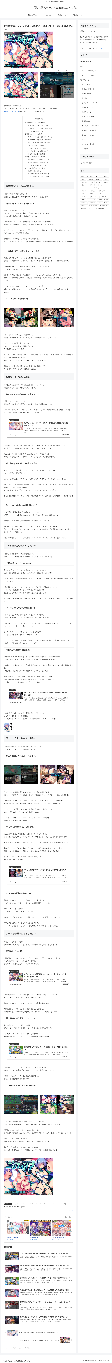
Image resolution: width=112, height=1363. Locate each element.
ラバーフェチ (47, 1204)
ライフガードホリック (12, 1237)
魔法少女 (25, 1206)
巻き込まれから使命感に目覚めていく (40, 137)
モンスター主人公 (88, 144)
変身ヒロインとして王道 (34, 134)
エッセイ (83, 66)
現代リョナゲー (87, 112)
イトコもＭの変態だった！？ (37, 131)
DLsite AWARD (85, 61)
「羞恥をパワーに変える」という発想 (40, 128)
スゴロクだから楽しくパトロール (38, 176)
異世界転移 (86, 121)
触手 (19, 1206)
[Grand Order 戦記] (40, 1228)
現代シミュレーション (90, 103)
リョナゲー (86, 149)
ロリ (59, 1204)
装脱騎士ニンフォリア (11, 111)
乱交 (64, 1204)
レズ (54, 1204)
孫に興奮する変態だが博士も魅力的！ (40, 140)
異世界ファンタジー (87, 117)
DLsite (68, 1217)
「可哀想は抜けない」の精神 (37, 148)
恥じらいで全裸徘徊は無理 (36, 154)
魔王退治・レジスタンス (90, 126)
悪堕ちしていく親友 (34, 171)
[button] (107, 163)
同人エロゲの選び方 (89, 71)
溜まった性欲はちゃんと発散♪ (36, 156)
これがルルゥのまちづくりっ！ (60, 1237)
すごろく (17, 1204)
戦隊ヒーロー (9, 1204)
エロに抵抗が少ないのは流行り (36, 145)
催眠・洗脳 (8, 1206)
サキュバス (86, 140)
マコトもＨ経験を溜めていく (37, 165)
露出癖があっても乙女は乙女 (36, 122)
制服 (15, 1206)
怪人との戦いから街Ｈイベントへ (38, 159)
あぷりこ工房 (55, 1239)
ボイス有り (38, 1204)
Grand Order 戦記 (34, 1237)
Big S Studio (10, 1239)
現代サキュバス (87, 107)
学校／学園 (86, 84)
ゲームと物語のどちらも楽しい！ (37, 168)
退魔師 (84, 98)
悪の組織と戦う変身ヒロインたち (38, 173)
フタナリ (31, 1204)
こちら (101, 48)
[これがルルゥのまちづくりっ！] (63, 1228)
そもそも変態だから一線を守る (38, 162)
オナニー (24, 1204)
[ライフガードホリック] (18, 1228)
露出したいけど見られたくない (38, 125)
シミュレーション (88, 135)
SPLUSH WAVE (33, 1239)
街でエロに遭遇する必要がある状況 (39, 142)
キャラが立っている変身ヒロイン (38, 151)
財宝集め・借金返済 (89, 130)
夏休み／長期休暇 (88, 89)
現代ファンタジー (86, 80)
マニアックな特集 (88, 75)
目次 (36, 119)
